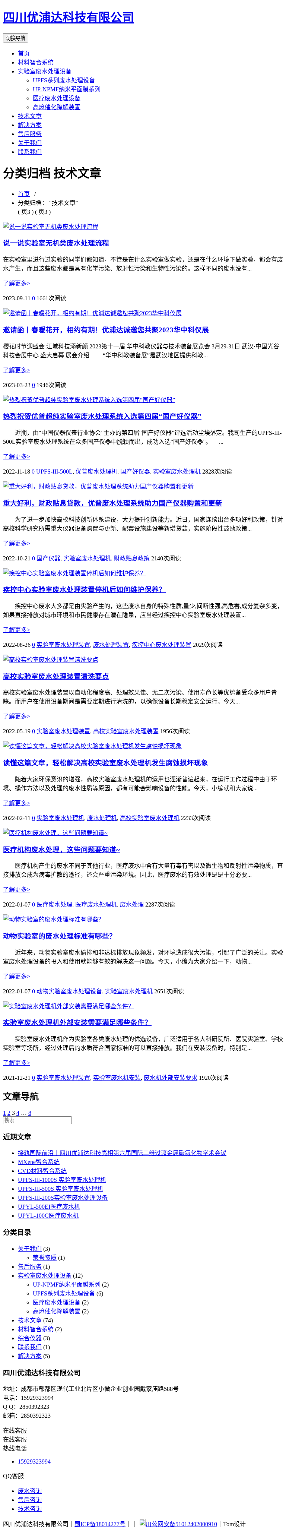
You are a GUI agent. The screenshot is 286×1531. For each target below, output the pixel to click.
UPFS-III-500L (54, 471)
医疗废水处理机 (96, 904)
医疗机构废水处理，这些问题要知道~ (61, 850)
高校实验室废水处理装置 (126, 731)
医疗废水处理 (54, 904)
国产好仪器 (135, 471)
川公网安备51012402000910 (181, 1524)
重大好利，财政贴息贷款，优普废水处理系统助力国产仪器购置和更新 (112, 503)
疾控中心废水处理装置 (161, 645)
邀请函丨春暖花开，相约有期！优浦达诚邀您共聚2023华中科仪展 (106, 330)
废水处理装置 (111, 645)
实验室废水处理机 (177, 471)
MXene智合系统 (39, 1162)
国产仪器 (48, 558)
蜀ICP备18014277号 (99, 1524)
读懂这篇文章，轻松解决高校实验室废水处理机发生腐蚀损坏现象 (105, 763)
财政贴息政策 (132, 558)
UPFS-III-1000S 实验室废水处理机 (62, 1180)
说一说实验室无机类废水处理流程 (56, 243)
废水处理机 (102, 818)
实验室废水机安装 (117, 1078)
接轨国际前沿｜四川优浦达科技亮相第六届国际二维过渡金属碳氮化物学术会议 (122, 1153)
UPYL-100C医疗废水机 (48, 1215)
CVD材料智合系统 (42, 1171)
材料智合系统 (36, 62)
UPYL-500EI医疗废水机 (49, 1206)
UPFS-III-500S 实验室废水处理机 (60, 1189)
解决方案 (30, 125)
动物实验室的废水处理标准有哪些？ (59, 936)
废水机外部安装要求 (170, 1078)
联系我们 (30, 152)
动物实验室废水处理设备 (69, 991)
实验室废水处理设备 (45, 71)
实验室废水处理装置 (63, 645)
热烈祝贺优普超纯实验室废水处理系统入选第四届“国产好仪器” (102, 416)
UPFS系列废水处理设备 (64, 80)
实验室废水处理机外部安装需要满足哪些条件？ (77, 1023)
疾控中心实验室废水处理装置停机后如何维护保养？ (84, 590)
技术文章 (30, 116)
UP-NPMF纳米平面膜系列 (67, 89)
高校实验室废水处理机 (149, 818)
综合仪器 (30, 1338)
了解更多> (16, 283)
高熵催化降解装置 (56, 107)
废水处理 (132, 904)
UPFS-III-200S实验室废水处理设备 (63, 1198)
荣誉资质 (45, 1258)
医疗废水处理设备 (56, 98)
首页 (24, 53)
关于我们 (30, 143)
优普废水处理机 (96, 471)
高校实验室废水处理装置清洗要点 (56, 676)
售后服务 (30, 134)
